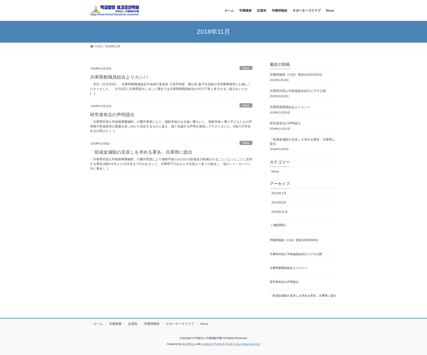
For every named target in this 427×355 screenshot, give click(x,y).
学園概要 (115, 323)
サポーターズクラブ (180, 323)
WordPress (188, 344)
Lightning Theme (212, 344)
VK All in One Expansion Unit (242, 344)
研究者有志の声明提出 (112, 114)
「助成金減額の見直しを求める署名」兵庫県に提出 (141, 152)
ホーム (98, 323)
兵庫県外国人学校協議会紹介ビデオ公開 (298, 91)
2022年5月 (278, 202)
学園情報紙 (151, 323)
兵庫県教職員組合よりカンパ (119, 77)
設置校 (132, 323)
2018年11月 (279, 212)
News (246, 68)
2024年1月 (278, 193)
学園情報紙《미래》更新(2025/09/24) (296, 74)
